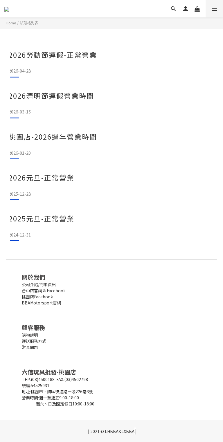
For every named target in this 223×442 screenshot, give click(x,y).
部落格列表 (28, 23)
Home (11, 23)
